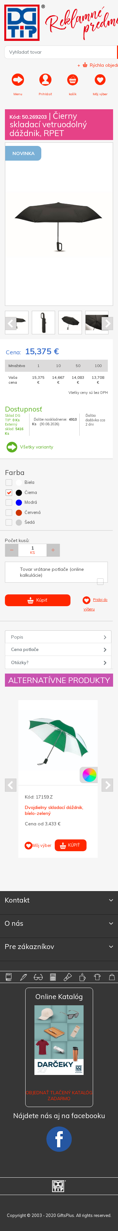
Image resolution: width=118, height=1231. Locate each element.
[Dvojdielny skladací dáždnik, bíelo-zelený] (58, 740)
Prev (10, 323)
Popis (17, 637)
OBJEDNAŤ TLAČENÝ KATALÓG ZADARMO (59, 1095)
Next (107, 323)
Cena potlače (25, 649)
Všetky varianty (36, 447)
